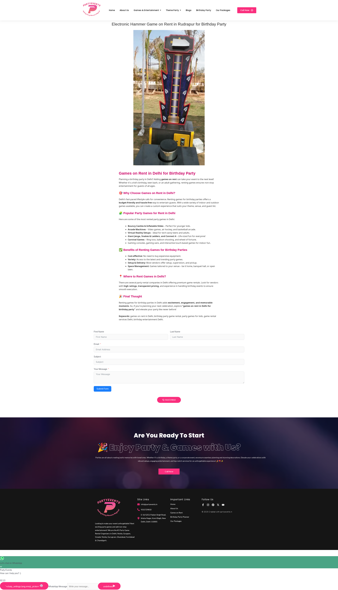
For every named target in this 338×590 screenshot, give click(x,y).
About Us (174, 508)
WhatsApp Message (57, 586)
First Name (99, 332)
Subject (97, 357)
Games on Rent (176, 512)
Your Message (100, 369)
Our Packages (176, 521)
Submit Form (103, 389)
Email (96, 344)
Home (172, 504)
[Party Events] (91, 9)
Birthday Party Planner (179, 517)
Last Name (175, 332)
